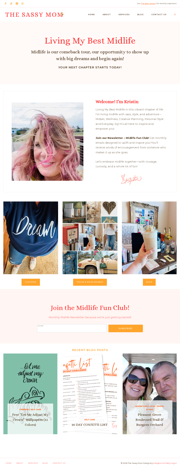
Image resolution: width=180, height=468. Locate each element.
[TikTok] (11, 3)
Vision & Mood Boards (90, 282)
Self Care (36, 409)
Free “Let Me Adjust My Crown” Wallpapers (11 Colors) (30, 420)
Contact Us (158, 14)
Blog (140, 14)
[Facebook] (5, 3)
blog (149, 282)
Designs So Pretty (161, 463)
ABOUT (107, 14)
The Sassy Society (148, 3)
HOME (91, 14)
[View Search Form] (175, 14)
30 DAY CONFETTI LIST (89, 425)
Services (124, 14)
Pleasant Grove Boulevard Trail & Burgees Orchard (150, 420)
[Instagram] (17, 3)
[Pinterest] (22, 3)
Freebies (24, 409)
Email (41, 326)
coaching (30, 282)
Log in (174, 463)
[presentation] (30, 394)
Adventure (141, 406)
